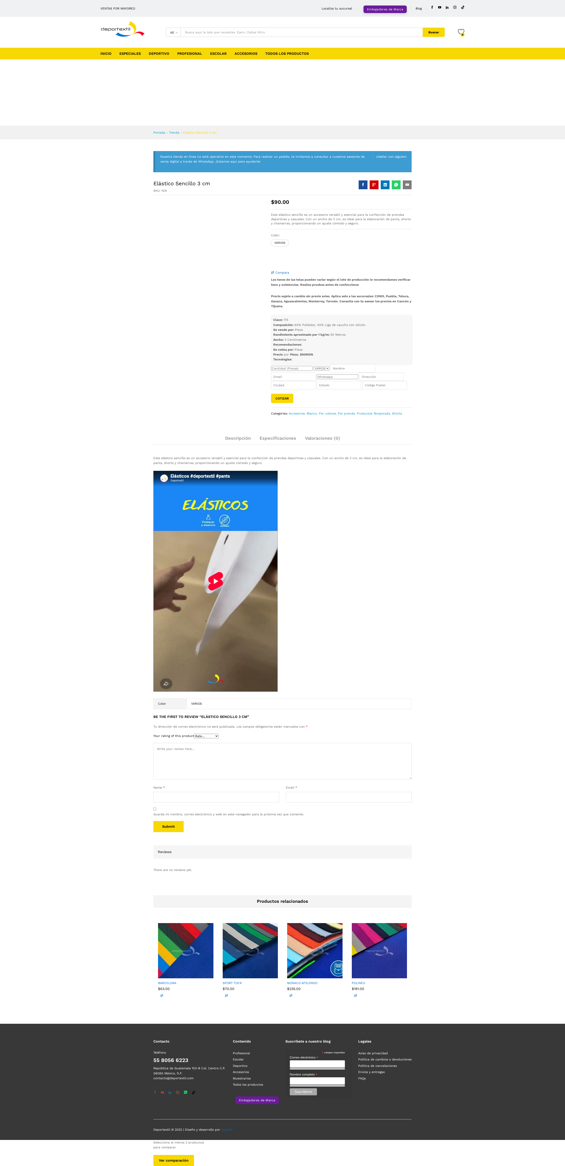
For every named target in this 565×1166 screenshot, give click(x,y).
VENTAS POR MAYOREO (117, 8)
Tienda (174, 132)
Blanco (312, 407)
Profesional (189, 53)
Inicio (105, 53)
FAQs (362, 887)
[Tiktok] (463, 7)
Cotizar (282, 392)
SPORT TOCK (232, 791)
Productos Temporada (373, 407)
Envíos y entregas (371, 880)
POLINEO (358, 791)
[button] (280, 243)
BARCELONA (167, 791)
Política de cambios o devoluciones (385, 868)
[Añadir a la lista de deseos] (189, 782)
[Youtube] (439, 7)
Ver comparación (173, 969)
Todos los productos (287, 53)
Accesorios (246, 53)
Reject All (58, 1147)
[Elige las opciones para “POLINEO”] (362, 782)
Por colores (327, 407)
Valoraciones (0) (322, 431)
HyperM (227, 938)
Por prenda (346, 407)
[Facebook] (432, 7)
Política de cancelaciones (377, 874)
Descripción (238, 431)
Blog (419, 8)
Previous (179, 300)
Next (176, 307)
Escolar (218, 53)
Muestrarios (242, 887)
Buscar (433, 32)
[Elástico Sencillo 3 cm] (363, 184)
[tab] (238, 433)
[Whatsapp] (186, 901)
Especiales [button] (130, 53)
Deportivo (159, 53)
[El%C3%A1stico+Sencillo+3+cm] (385, 184)
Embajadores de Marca (385, 9)
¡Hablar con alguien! (391, 156)
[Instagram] (455, 7)
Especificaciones (278, 431)
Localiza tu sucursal (337, 8)
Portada (159, 132)
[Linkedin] (447, 7)
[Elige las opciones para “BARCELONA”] (169, 782)
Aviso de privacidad (373, 862)
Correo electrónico (304, 866)
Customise (29, 1147)
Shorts (397, 407)
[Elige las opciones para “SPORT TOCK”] (233, 782)
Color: (275, 235)
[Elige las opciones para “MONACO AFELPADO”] (298, 782)
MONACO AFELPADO (302, 791)
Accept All (86, 1147)
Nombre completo (303, 883)
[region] (57, 1131)
